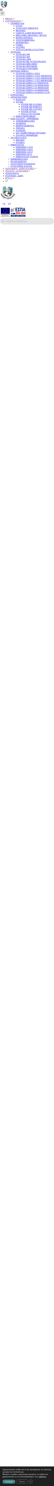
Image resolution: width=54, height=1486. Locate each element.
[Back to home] (4, 7)
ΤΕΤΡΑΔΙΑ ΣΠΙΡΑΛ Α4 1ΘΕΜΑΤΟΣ (32, 83)
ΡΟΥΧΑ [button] (9, 178)
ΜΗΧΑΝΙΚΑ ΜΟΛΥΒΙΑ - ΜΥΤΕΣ (31, 35)
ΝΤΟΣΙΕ (19, 102)
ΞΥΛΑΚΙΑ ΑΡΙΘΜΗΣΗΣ (27, 135)
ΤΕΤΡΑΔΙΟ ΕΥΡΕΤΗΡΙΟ (27, 69)
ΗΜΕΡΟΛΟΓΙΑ (17, 145)
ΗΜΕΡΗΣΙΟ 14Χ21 (24, 149)
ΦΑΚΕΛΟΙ (20, 99)
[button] (27, 10)
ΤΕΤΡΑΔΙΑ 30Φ (23, 54)
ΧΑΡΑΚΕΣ (21, 130)
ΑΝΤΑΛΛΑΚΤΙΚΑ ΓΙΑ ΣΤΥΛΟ (30, 50)
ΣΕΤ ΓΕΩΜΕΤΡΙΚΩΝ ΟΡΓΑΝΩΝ (31, 133)
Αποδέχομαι (9, 1482)
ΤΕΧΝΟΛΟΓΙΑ (12, 173)
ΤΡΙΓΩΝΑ (20, 128)
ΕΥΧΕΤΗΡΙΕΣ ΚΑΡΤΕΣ (21, 166)
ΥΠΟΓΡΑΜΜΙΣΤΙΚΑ (25, 40)
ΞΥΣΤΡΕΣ (20, 47)
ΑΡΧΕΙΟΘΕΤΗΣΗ (18, 97)
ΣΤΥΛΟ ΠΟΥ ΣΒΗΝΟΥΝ (27, 28)
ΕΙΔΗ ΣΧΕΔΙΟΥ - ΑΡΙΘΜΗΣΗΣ (24, 119)
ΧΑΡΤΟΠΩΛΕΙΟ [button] (13, 21)
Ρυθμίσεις (22, 1482)
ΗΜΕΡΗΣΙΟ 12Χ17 (24, 152)
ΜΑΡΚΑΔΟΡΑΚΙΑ (24, 38)
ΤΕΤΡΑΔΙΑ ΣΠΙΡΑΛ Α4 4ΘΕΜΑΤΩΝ (32, 90)
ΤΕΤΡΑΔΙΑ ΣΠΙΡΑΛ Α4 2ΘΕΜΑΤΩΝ (32, 85)
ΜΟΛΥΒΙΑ (21, 30)
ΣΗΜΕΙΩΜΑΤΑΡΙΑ (19, 159)
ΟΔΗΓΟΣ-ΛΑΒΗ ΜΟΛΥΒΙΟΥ (29, 33)
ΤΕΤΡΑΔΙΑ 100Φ (23, 59)
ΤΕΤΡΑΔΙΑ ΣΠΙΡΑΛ (19, 71)
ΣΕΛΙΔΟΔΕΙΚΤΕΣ (18, 161)
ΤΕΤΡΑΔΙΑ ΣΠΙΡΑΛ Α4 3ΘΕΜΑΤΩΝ (32, 88)
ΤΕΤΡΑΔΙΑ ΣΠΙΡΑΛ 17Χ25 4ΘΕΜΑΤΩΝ (34, 80)
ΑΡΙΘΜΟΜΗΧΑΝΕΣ (25, 121)
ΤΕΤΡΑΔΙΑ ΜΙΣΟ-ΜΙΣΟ (26, 64)
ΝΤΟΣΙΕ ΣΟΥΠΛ (28, 111)
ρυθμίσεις (42, 1477)
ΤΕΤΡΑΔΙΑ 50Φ (23, 57)
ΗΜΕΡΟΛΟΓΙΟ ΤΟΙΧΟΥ (27, 157)
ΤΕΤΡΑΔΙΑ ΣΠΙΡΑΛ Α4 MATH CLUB (33, 92)
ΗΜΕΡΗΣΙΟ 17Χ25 (24, 147)
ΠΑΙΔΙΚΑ (20, 142)
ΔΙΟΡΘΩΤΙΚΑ (22, 42)
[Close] (2, 13)
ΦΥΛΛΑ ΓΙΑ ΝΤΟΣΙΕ (30, 114)
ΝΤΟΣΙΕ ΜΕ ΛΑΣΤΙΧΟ (31, 109)
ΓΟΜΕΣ (19, 45)
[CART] (6, 181)
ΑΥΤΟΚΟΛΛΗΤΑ (18, 138)
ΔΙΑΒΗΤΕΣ (21, 123)
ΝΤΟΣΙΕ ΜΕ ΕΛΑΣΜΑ (31, 104)
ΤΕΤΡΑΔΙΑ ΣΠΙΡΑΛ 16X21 (28, 73)
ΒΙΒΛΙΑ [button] (9, 19)
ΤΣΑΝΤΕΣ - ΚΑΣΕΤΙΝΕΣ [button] (17, 171)
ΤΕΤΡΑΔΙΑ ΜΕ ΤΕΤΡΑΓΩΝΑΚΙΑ (31, 61)
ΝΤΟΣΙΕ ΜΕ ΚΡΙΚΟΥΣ (31, 107)
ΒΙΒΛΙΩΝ (20, 140)
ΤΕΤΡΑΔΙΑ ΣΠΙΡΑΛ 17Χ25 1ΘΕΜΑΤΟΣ (34, 76)
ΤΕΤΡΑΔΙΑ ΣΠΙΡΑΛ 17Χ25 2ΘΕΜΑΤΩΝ (34, 78)
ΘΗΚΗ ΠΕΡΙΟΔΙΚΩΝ (26, 116)
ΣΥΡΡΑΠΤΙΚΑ (17, 95)
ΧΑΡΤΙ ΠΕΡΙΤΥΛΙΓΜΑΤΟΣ (22, 164)
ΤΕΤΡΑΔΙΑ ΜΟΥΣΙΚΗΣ (26, 66)
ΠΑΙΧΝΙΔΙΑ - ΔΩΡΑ (14, 176)
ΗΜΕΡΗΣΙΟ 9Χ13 (24, 154)
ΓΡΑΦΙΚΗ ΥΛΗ (17, 23)
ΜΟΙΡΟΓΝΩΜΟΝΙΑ (25, 126)
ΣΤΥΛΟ (19, 26)
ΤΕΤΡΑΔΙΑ (15, 52)
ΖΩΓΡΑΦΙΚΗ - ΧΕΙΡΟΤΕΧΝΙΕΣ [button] (20, 168)
